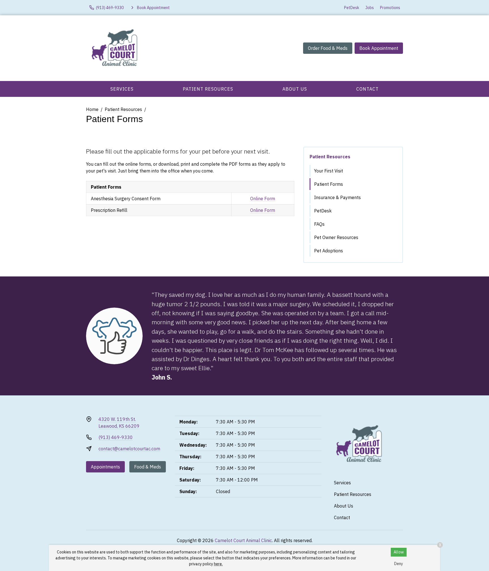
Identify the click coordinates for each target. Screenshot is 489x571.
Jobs (369, 7)
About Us (294, 89)
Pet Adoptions (328, 250)
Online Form (262, 198)
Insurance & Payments (337, 197)
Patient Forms (328, 184)
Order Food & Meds (328, 48)
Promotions (390, 7)
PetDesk (351, 7)
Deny (398, 563)
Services (122, 89)
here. (218, 563)
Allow (399, 552)
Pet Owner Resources (336, 237)
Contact (367, 89)
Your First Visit (328, 171)
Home (92, 109)
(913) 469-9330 (115, 437)
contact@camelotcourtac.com (129, 448)
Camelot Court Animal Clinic (243, 540)
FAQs (319, 224)
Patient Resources (208, 89)
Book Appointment (378, 48)
